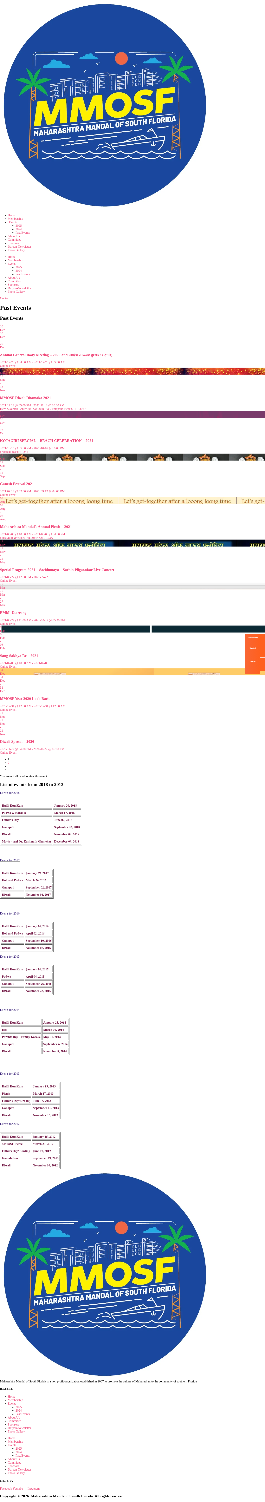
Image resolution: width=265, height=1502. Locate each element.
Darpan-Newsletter (19, 246)
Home (11, 215)
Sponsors (13, 243)
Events (13, 222)
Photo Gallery (16, 250)
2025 (19, 225)
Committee (14, 239)
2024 (19, 229)
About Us (14, 236)
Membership (15, 218)
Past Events (23, 232)
